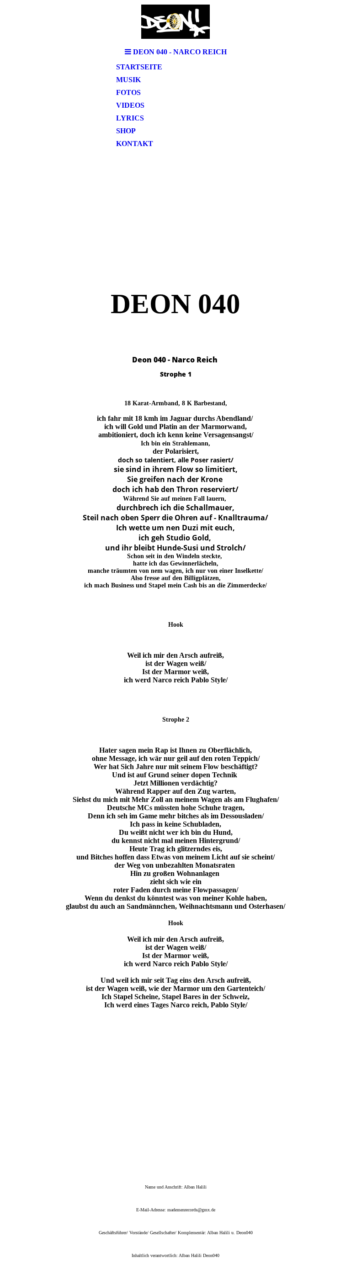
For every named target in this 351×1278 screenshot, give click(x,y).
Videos (130, 105)
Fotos (128, 92)
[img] (175, 22)
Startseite (139, 67)
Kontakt (134, 143)
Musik (128, 80)
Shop (126, 131)
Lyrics (130, 118)
